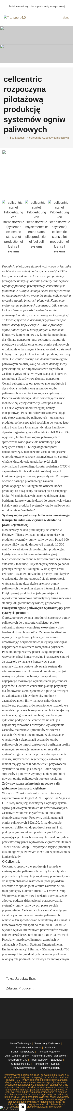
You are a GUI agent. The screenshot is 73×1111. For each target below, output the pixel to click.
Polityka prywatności (24, 1067)
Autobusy (49, 1047)
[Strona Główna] (5, 137)
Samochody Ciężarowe (47, 1043)
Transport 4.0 (40, 1063)
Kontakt (55, 1063)
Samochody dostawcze (28, 1047)
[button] (6, 227)
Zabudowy (56, 1059)
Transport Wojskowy (48, 1051)
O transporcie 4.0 (20, 1063)
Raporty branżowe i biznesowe (49, 1055)
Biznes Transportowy (22, 1051)
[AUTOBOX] (9, 1108)
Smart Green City (17, 1059)
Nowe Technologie (20, 1043)
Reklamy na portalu (49, 1067)
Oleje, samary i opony (17, 1055)
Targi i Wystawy (38, 1059)
